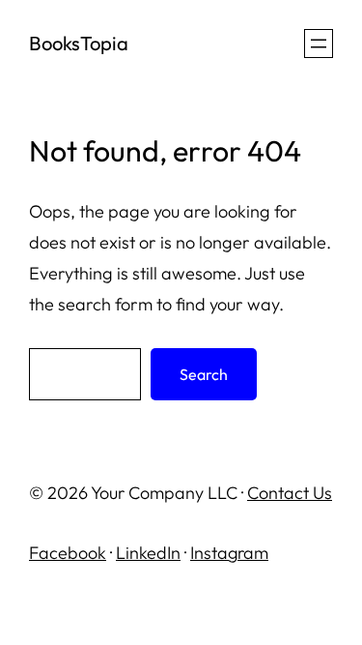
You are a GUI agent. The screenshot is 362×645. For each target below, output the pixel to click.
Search (204, 374)
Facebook (67, 553)
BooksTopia (78, 43)
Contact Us (289, 493)
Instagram (229, 553)
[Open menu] (318, 43)
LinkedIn (148, 553)
